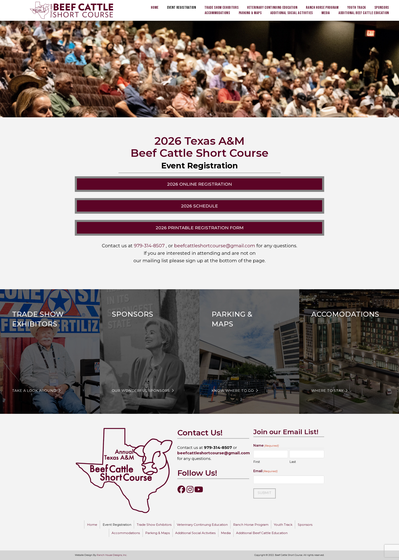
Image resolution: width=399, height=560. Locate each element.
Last (292, 462)
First (256, 462)
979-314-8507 (149, 246)
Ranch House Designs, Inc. (112, 555)
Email (265, 471)
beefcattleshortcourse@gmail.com (214, 246)
